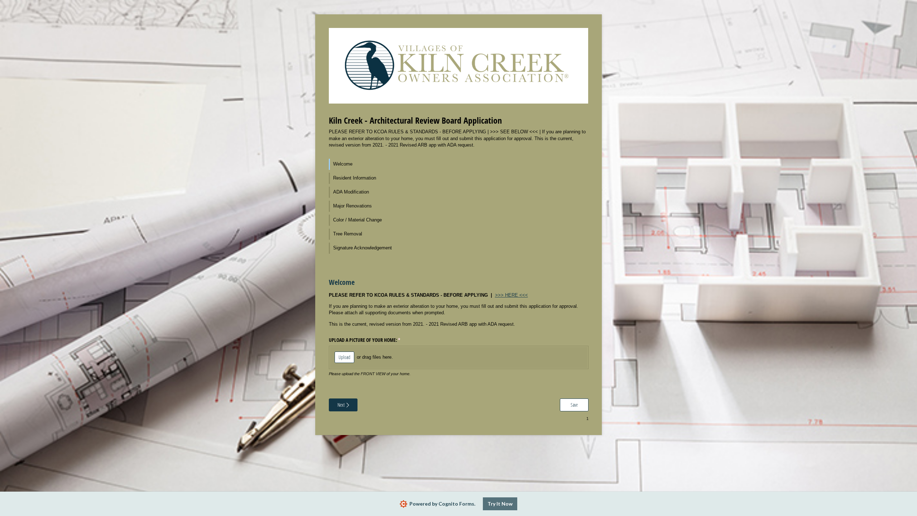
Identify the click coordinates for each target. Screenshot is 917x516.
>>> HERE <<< (511, 295)
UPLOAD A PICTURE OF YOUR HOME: (373, 339)
